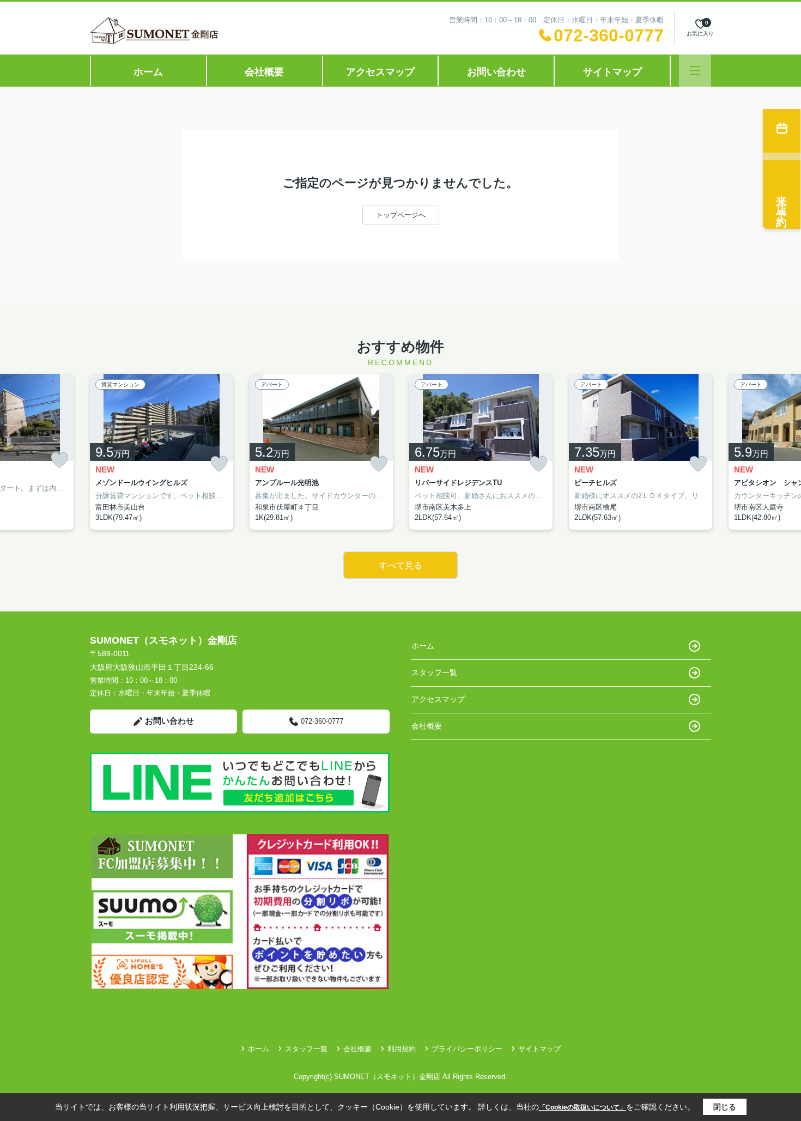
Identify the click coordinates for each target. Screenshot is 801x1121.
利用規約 (401, 1049)
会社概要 (264, 71)
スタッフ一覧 (434, 672)
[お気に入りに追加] (59, 460)
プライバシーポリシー (467, 1049)
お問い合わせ (496, 71)
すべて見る (400, 565)
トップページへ (401, 215)
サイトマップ (612, 71)
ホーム (148, 71)
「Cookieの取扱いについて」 (582, 1107)
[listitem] (161, 452)
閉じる (724, 1106)
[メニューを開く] (695, 70)
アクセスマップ (380, 71)
